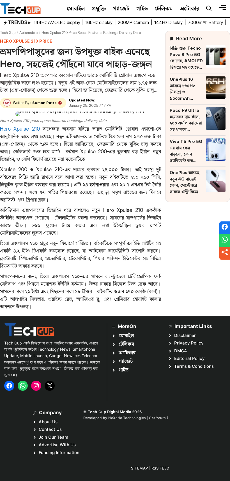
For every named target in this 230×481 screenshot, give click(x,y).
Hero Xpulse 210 (20, 129)
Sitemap (139, 468)
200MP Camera (134, 22)
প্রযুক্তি (99, 8)
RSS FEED (160, 468)
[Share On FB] (224, 227)
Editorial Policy (189, 358)
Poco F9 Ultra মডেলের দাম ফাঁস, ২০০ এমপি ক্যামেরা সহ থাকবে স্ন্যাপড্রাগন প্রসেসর (186, 123)
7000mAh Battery (206, 22)
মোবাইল (76, 8)
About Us (48, 421)
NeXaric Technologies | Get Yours (137, 418)
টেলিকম (164, 8)
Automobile (28, 32)
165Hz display (100, 22)
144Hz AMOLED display (57, 22)
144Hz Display (169, 22)
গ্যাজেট (121, 8)
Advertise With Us (57, 444)
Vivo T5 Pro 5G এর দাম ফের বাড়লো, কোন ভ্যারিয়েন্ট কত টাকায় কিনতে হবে (186, 154)
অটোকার (189, 8)
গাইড (142, 8)
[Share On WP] (224, 240)
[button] (209, 8)
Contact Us (50, 429)
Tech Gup (7, 32)
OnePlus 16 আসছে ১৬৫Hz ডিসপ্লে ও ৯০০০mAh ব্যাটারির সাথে (182, 92)
